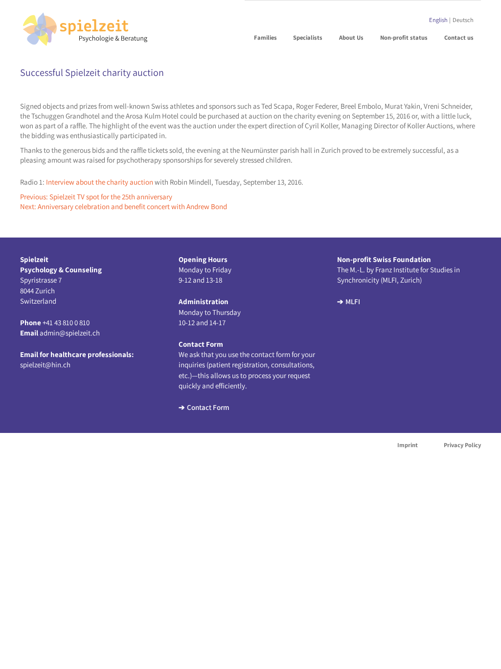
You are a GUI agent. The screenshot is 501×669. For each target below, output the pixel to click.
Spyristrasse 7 (41, 280)
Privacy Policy (462, 445)
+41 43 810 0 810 (66, 322)
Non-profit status (404, 37)
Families (265, 37)
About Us (351, 37)
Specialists (307, 37)
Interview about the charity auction (99, 182)
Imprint (407, 445)
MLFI (352, 301)
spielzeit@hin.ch (45, 364)
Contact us (459, 37)
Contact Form (208, 407)
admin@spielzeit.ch (70, 332)
